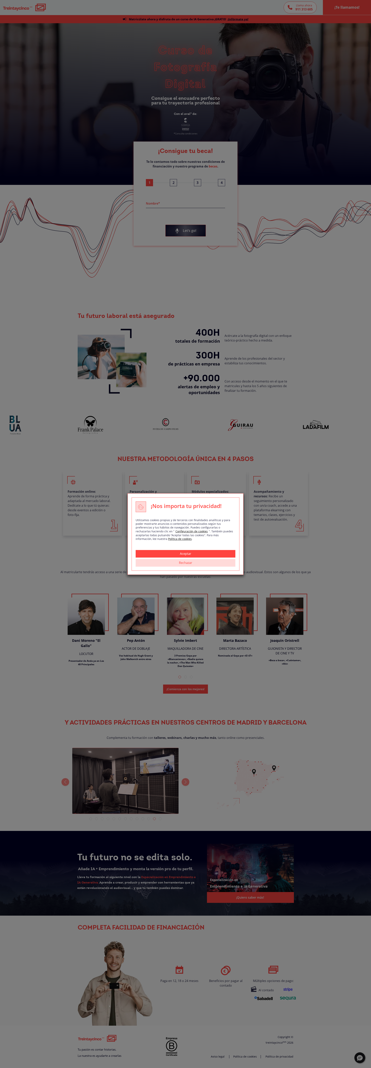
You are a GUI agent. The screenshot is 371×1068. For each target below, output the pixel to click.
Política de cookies (180, 539)
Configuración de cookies (191, 531)
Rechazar (185, 563)
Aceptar (185, 554)
